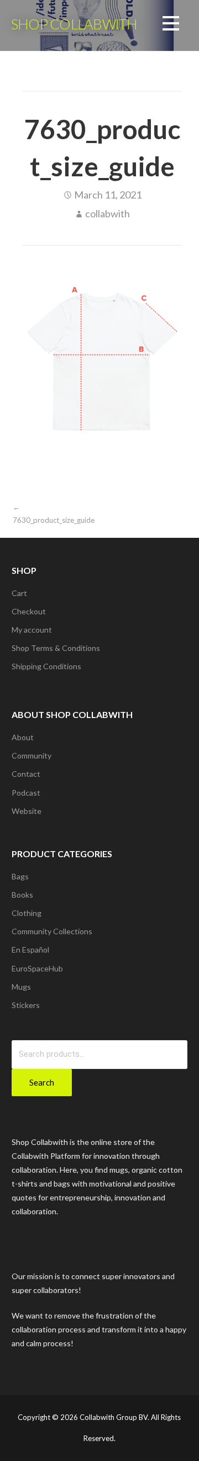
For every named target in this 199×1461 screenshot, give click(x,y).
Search (41, 1082)
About (23, 737)
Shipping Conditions (46, 666)
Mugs (21, 986)
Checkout (29, 611)
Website (26, 811)
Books (22, 894)
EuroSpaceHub (37, 968)
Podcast (26, 792)
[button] (171, 25)
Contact (26, 773)
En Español (30, 949)
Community (31, 755)
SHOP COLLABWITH (74, 24)
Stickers (26, 1005)
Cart (19, 593)
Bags (20, 876)
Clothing (26, 913)
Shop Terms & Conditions (56, 648)
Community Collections (52, 931)
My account (32, 629)
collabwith (107, 213)
